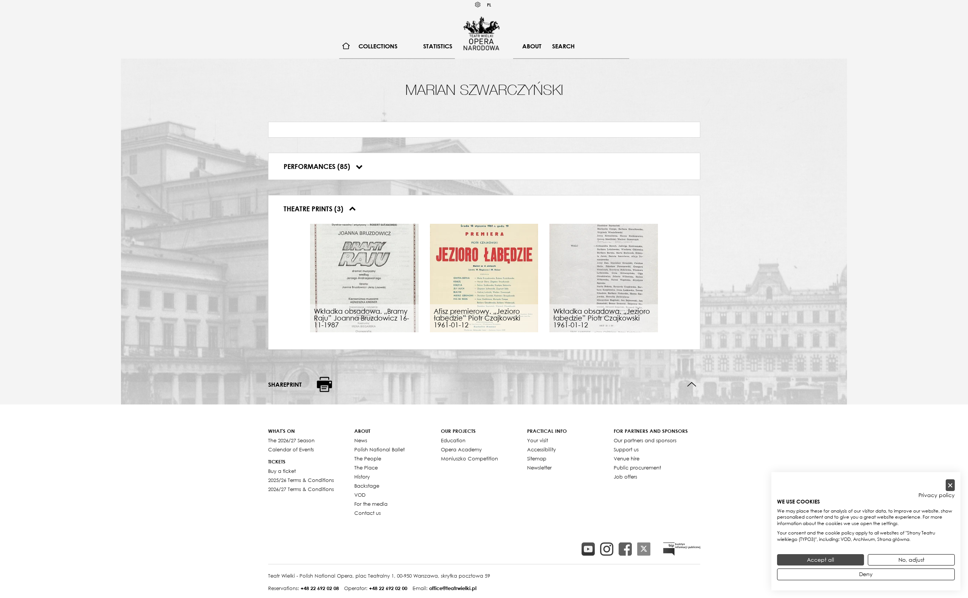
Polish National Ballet (379, 449)
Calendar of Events (291, 449)
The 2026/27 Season (291, 440)
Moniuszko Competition (469, 458)
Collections (377, 46)
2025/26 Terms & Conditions (301, 480)
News (360, 440)
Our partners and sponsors (645, 440)
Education (453, 440)
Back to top (691, 384)
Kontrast (478, 4)
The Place (366, 468)
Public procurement (637, 468)
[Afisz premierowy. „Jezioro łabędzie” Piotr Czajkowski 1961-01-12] (484, 277)
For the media (371, 504)
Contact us (367, 513)
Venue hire (626, 458)
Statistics (437, 46)
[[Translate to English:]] (681, 549)
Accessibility (541, 449)
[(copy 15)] (588, 549)
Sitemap (536, 458)
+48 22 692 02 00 (388, 588)
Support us (626, 449)
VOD (360, 495)
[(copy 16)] (606, 549)
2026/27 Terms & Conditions (301, 489)
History (362, 477)
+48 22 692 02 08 (320, 588)
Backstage (366, 486)
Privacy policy (936, 495)
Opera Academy (461, 449)
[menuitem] (346, 46)
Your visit (537, 440)
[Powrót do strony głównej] (481, 33)
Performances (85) (318, 166)
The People (367, 458)
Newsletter (539, 468)
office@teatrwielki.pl (452, 588)
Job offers (625, 477)
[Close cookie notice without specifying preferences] (950, 485)
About (531, 46)
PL (489, 4)
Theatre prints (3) (314, 208)
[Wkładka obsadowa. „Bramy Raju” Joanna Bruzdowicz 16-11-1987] (364, 277)
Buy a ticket (282, 471)
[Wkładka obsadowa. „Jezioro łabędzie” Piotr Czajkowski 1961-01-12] (603, 277)
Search (563, 46)
